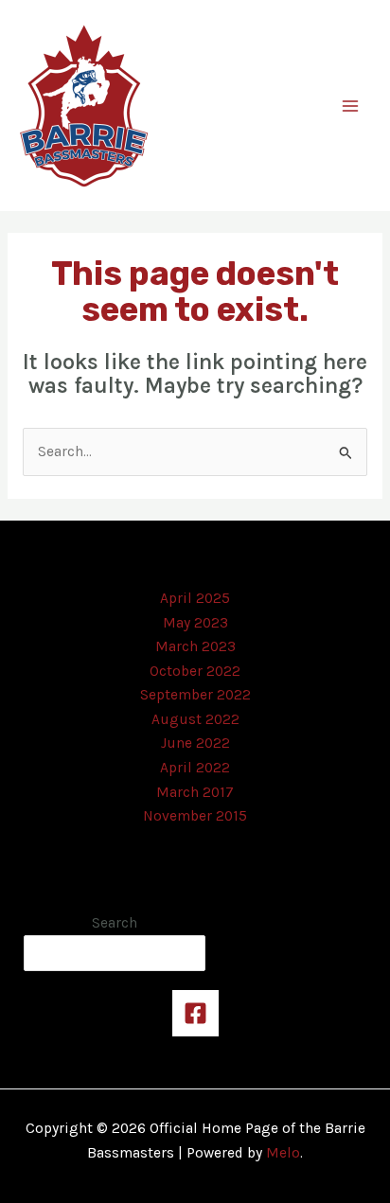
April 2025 (195, 598)
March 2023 (195, 646)
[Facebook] (195, 1013)
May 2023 (195, 622)
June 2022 (195, 743)
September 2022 (195, 694)
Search (114, 922)
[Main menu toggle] (350, 105)
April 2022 (195, 767)
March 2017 (195, 792)
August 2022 (195, 719)
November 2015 (195, 815)
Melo (283, 1152)
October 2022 (195, 671)
